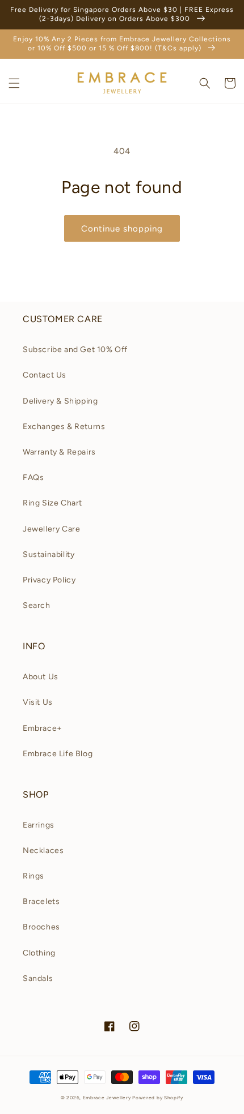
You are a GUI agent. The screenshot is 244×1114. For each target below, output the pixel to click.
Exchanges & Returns (64, 426)
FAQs (33, 477)
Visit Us (38, 702)
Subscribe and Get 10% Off (75, 349)
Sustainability (48, 554)
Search (37, 605)
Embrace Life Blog (57, 754)
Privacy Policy (49, 580)
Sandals (38, 978)
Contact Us (44, 375)
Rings (33, 876)
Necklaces (43, 850)
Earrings (38, 825)
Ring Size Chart (52, 503)
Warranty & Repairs (59, 452)
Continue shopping (122, 229)
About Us (40, 677)
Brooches (41, 927)
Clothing (39, 953)
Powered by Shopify (157, 1097)
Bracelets (41, 901)
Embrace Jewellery (107, 1097)
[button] (14, 83)
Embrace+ (42, 728)
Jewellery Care (51, 529)
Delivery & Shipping (60, 401)
